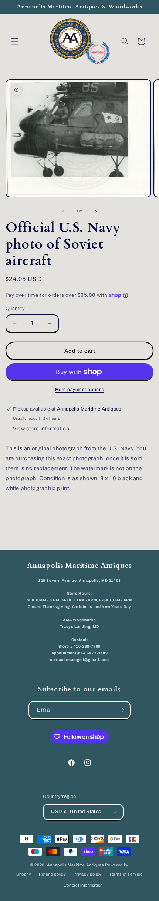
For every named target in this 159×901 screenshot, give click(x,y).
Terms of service (126, 874)
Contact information (83, 885)
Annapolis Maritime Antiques (75, 865)
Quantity (15, 308)
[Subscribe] (122, 710)
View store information (41, 429)
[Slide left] (63, 211)
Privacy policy (87, 874)
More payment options (79, 389)
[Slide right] (96, 211)
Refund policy (52, 874)
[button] (15, 41)
